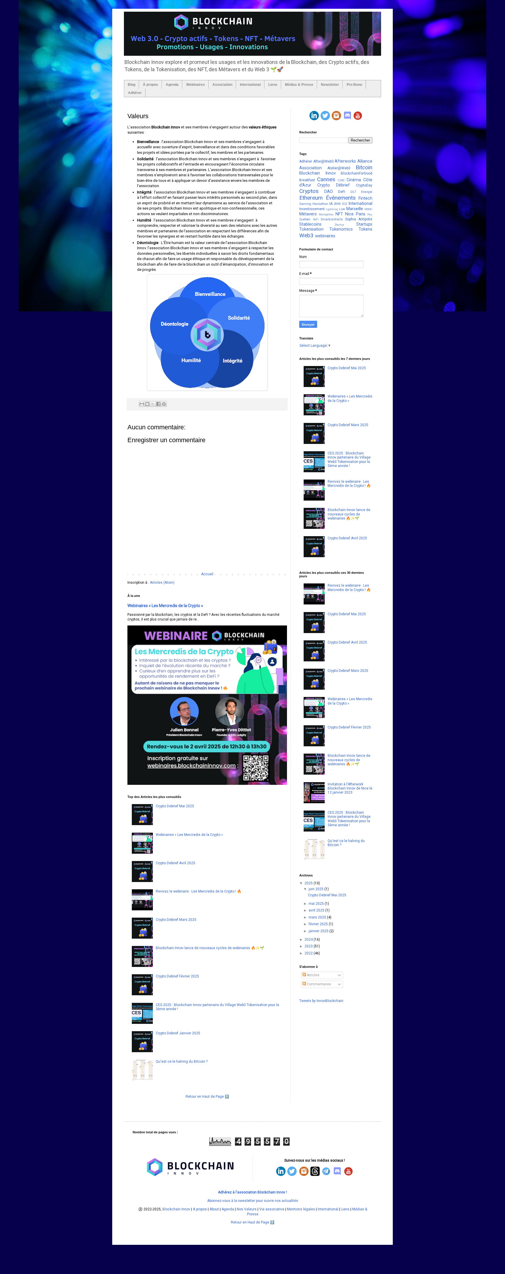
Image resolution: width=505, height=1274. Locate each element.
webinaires (325, 235)
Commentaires (318, 984)
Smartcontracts (332, 219)
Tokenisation (311, 229)
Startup (339, 224)
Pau (369, 214)
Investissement (312, 209)
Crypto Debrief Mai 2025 (175, 806)
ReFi (316, 219)
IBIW (337, 204)
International (250, 85)
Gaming (305, 204)
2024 (309, 939)
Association (222, 85)
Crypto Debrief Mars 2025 (176, 920)
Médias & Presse (299, 85)
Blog (131, 85)
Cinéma (354, 179)
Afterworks (345, 161)
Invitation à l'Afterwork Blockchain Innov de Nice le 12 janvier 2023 (350, 788)
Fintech (365, 198)
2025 (309, 883)
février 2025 (319, 924)
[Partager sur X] (153, 404)
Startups (364, 224)
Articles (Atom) (162, 583)
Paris (360, 214)
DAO (328, 191)
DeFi (341, 192)
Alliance (364, 161)
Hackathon (320, 204)
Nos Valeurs (247, 1209)
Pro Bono (354, 85)
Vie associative (271, 1209)
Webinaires (195, 85)
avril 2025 (317, 910)
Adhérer (135, 93)
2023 (309, 946)
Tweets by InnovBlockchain (321, 1001)
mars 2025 (318, 917)
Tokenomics (341, 229)
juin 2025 (316, 889)
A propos (200, 1209)
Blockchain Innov (317, 173)
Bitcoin (364, 167)
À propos (150, 85)
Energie (366, 192)
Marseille (354, 208)
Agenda (172, 85)
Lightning (332, 209)
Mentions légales (301, 1209)
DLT (353, 192)
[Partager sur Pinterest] (164, 404)
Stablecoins (310, 224)
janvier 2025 (319, 931)
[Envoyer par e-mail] (142, 404)
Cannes (326, 179)
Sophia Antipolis (358, 219)
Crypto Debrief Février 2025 (177, 976)
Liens (272, 85)
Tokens (365, 229)
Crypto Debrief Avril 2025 (175, 863)
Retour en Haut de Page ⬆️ (207, 1097)
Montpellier (326, 214)
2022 (309, 953)
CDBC (341, 180)
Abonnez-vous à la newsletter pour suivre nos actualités (252, 1201)
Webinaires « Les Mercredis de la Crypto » (165, 605)
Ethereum (311, 197)
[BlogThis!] (147, 404)
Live (342, 209)
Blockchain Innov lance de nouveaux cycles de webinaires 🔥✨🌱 (210, 948)
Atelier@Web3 (338, 168)
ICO (344, 204)
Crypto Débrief (333, 185)
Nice (349, 214)
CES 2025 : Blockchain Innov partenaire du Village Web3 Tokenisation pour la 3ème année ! (349, 459)
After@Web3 (323, 161)
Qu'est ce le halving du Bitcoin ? (181, 1061)
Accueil (207, 574)
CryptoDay (364, 185)
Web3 (306, 235)
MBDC (368, 209)
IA (331, 204)
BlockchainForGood (356, 173)
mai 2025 (317, 904)
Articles (312, 975)
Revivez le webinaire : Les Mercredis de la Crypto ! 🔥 (198, 891)
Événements (341, 197)
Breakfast (307, 180)
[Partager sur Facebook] (158, 404)
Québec (305, 219)
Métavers (308, 214)
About (214, 1209)
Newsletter (330, 85)
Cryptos (309, 191)
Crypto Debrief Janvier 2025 (178, 1033)
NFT (339, 214)
